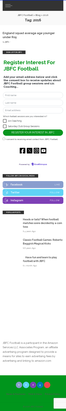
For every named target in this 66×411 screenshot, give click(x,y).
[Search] (58, 5)
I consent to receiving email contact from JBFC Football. (32, 139)
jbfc (7, 42)
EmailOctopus (40, 164)
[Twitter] (33, 192)
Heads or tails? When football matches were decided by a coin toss (42, 223)
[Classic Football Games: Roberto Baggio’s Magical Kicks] (11, 244)
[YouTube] (47, 385)
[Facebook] (33, 184)
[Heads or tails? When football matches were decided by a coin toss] (11, 225)
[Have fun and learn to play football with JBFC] (11, 261)
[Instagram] (33, 200)
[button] (5, 121)
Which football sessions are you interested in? (25, 116)
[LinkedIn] (40, 385)
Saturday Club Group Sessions (23, 126)
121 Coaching (15, 121)
